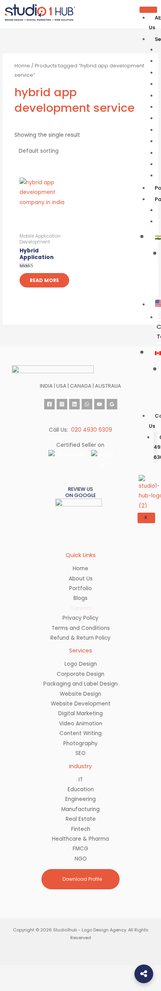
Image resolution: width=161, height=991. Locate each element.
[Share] (65, 972)
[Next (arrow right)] (39, 985)
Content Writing (80, 733)
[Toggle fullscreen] (39, 972)
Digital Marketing (80, 713)
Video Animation (80, 723)
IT (81, 779)
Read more (44, 280)
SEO (80, 753)
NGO (81, 858)
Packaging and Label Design (80, 684)
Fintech (80, 829)
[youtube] (99, 404)
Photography (80, 743)
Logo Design (80, 664)
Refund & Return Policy (80, 638)
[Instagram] (62, 404)
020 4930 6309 (91, 430)
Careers (80, 608)
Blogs (80, 598)
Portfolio (80, 588)
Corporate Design (80, 674)
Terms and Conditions (81, 628)
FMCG (80, 848)
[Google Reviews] (112, 404)
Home (22, 65)
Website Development (81, 703)
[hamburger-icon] (148, 10)
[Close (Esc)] (92, 972)
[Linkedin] (74, 404)
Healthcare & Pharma (80, 839)
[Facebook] (49, 404)
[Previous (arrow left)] (12, 985)
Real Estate (81, 819)
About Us (81, 578)
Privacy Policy (80, 618)
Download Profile (81, 879)
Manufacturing (80, 809)
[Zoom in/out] (12, 972)
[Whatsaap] (87, 404)
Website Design (80, 694)
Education (81, 789)
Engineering (80, 799)
